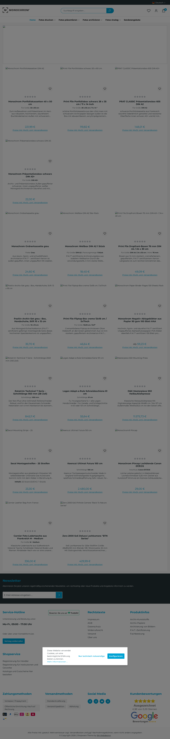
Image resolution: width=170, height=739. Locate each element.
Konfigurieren (116, 656)
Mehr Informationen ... (57, 662)
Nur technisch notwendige (91, 656)
